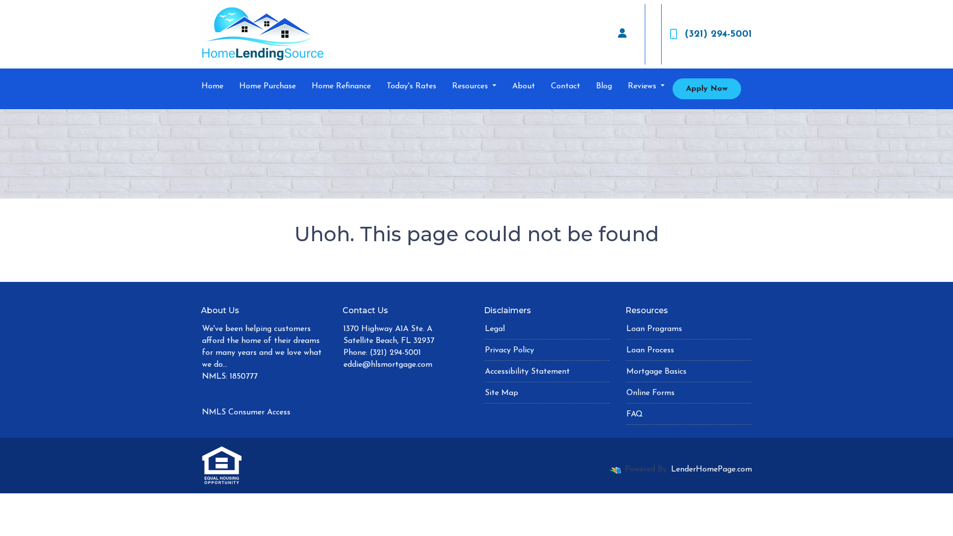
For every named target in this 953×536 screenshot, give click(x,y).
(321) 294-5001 (718, 34)
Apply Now (707, 89)
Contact (565, 86)
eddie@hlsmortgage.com (387, 365)
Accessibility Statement (527, 372)
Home (212, 86)
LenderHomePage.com (711, 469)
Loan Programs (654, 329)
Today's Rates (411, 86)
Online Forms (650, 393)
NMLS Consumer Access (246, 412)
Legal (495, 329)
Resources (471, 86)
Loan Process (650, 350)
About (523, 86)
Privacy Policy (509, 350)
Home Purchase (267, 86)
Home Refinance (341, 86)
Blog (604, 86)
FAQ (634, 414)
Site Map (501, 393)
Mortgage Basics (656, 372)
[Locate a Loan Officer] (622, 34)
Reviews (643, 86)
